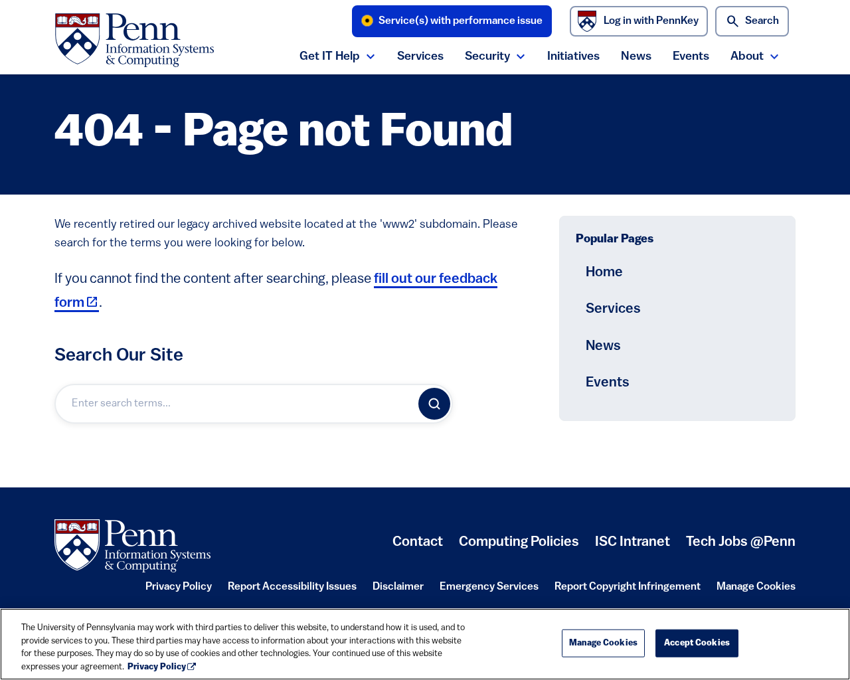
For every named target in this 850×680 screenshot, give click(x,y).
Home (604, 273)
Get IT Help (329, 56)
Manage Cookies (756, 587)
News (636, 56)
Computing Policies (519, 547)
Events (691, 56)
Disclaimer (398, 591)
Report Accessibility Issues (292, 591)
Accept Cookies (697, 643)
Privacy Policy (178, 591)
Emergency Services (489, 591)
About (747, 56)
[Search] (434, 404)
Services (420, 56)
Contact (417, 542)
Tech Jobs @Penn (741, 542)
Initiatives (573, 56)
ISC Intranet (632, 547)
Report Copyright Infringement (627, 591)
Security (487, 56)
